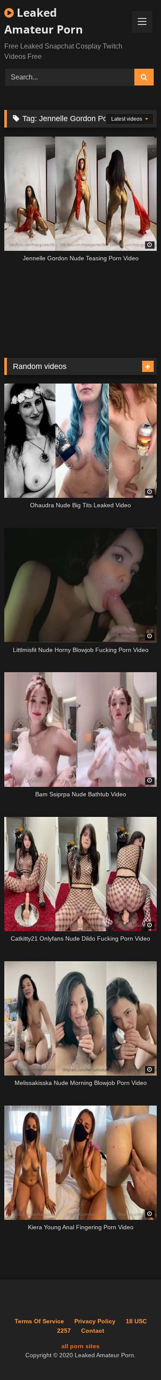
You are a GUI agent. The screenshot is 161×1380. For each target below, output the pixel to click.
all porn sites (80, 1346)
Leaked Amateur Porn (43, 21)
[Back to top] (134, 1354)
